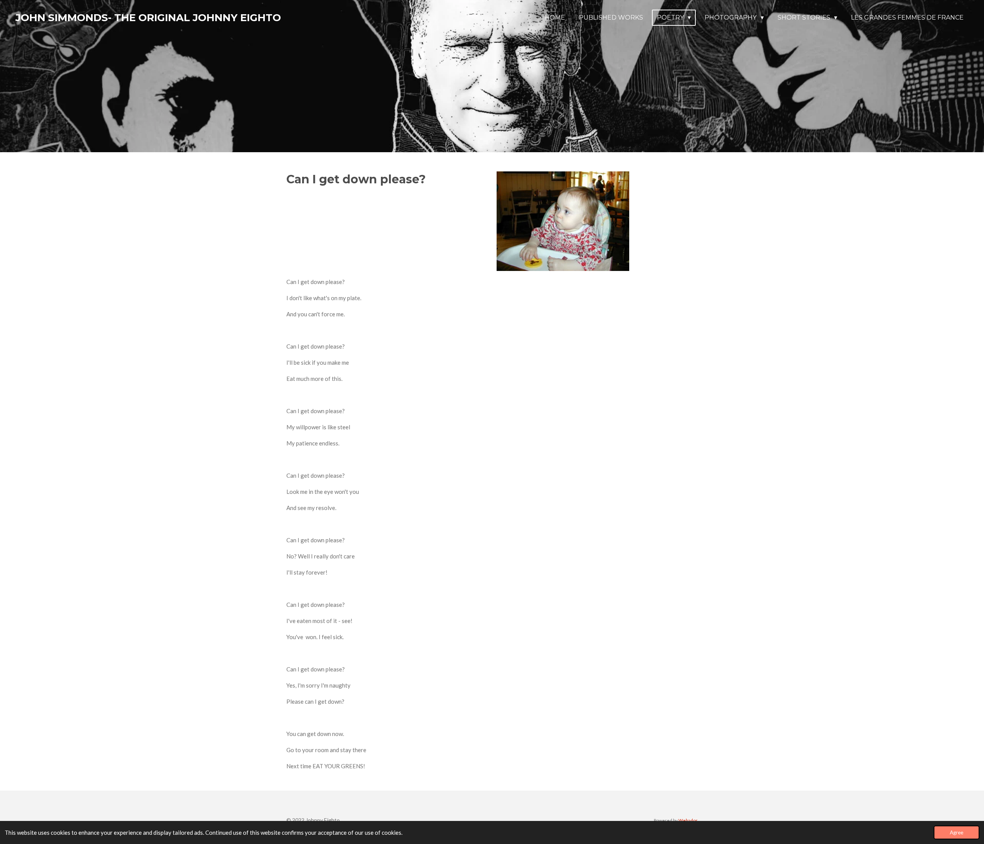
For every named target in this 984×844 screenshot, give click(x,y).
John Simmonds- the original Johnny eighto (148, 18)
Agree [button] (956, 832)
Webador (688, 820)
